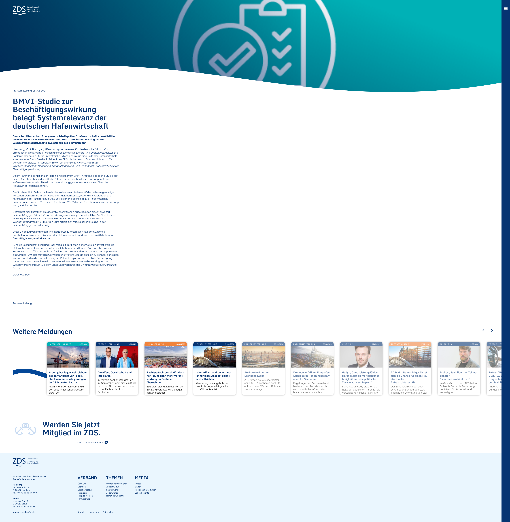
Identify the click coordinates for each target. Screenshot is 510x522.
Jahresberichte (142, 492)
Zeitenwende (112, 492)
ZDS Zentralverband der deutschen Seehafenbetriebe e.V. (26, 10)
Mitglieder (82, 492)
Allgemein (348, 344)
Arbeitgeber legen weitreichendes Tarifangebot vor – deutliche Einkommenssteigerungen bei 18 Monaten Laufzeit (68, 377)
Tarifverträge (84, 498)
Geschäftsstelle (85, 489)
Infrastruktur (156, 344)
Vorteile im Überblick (90, 442)
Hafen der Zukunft (60, 344)
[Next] (493, 330)
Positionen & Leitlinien (145, 489)
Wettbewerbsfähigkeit (116, 483)
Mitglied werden (85, 495)
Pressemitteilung (22, 303)
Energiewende (112, 489)
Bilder (138, 486)
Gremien (82, 486)
